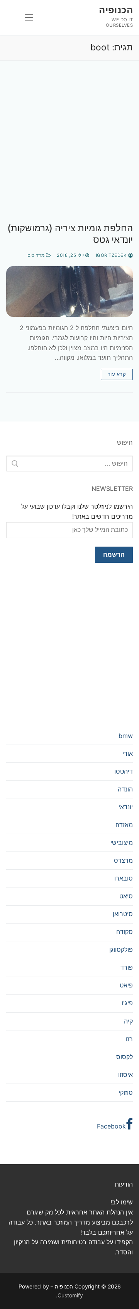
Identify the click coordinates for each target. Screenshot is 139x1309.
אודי (127, 753)
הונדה (125, 789)
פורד (126, 967)
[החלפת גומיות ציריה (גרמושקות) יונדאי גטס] (69, 291)
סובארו (123, 878)
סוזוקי (126, 1092)
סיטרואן (123, 914)
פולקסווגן (121, 949)
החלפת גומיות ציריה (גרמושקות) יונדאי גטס (70, 233)
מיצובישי (121, 842)
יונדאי (126, 807)
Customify (70, 1295)
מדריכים (36, 255)
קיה (128, 1021)
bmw (126, 736)
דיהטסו (123, 771)
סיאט (126, 896)
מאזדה (124, 825)
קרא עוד (117, 374)
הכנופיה (116, 9)
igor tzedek (112, 255)
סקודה (124, 932)
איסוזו (125, 1075)
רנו (129, 1039)
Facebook (111, 1126)
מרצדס (123, 860)
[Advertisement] (69, 149)
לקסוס (124, 1057)
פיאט (126, 985)
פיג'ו (127, 1003)
